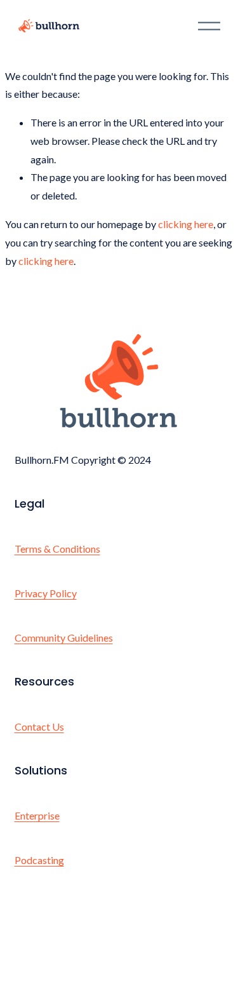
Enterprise (37, 815)
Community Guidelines (64, 637)
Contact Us (39, 726)
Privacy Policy (46, 593)
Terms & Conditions (57, 549)
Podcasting (39, 860)
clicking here (185, 224)
